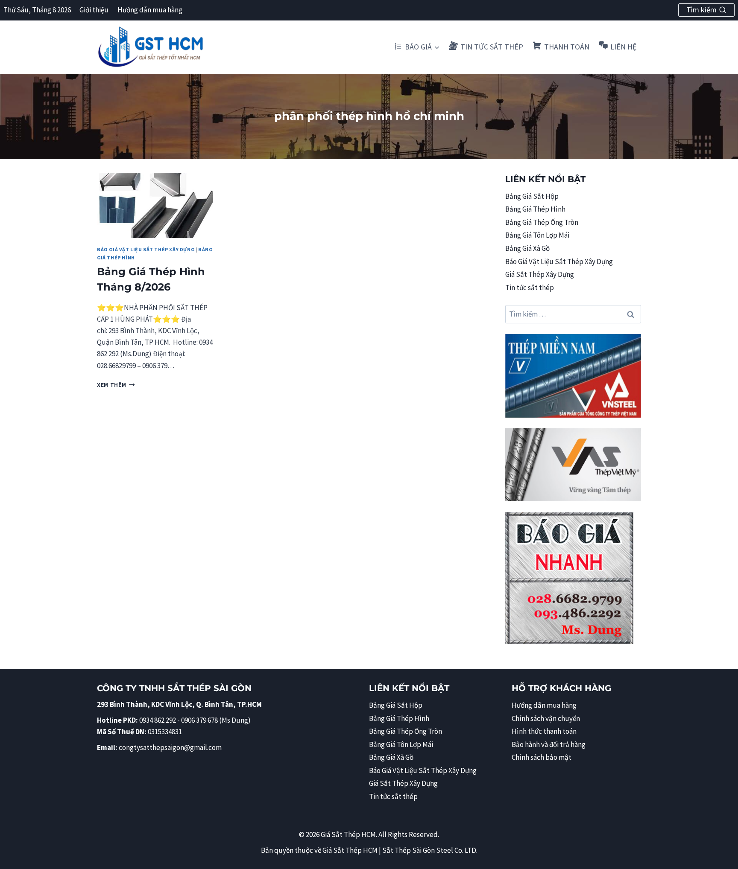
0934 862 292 (157, 720)
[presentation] (155, 205)
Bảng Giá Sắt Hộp (532, 196)
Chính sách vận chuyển (546, 718)
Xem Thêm (116, 385)
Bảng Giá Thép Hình (535, 209)
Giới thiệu (93, 10)
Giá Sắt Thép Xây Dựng (539, 274)
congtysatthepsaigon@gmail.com (170, 747)
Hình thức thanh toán (544, 731)
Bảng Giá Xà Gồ (527, 248)
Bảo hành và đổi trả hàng (549, 744)
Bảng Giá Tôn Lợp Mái (537, 235)
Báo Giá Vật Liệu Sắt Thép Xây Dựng (145, 249)
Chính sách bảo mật (541, 757)
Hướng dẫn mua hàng (149, 10)
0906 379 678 (200, 720)
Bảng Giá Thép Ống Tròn (541, 222)
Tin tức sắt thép (529, 287)
